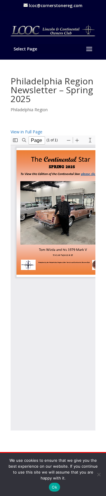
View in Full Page (26, 132)
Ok (54, 487)
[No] (99, 474)
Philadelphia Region (29, 109)
